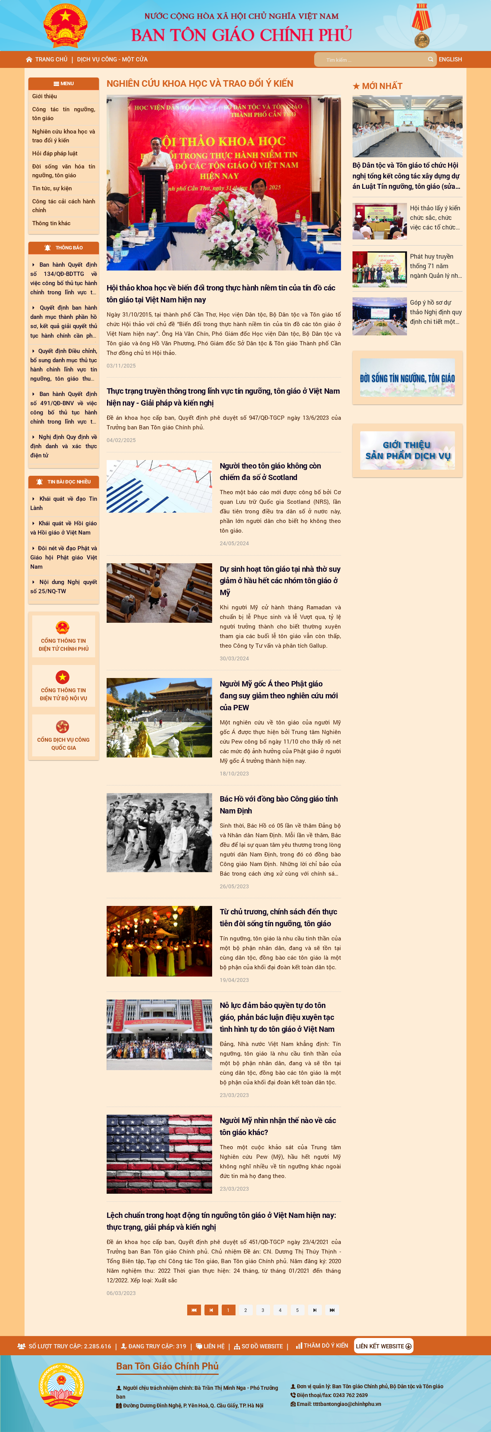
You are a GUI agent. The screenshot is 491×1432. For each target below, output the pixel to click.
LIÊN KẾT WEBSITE (380, 1346)
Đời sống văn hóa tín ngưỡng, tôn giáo (63, 171)
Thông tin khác (51, 223)
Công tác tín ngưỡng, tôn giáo (63, 114)
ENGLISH (450, 59)
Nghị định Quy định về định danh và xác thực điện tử (63, 446)
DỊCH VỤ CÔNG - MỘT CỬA (112, 59)
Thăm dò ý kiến (325, 1345)
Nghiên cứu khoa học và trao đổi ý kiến (63, 136)
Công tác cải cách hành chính (63, 206)
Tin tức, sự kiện (52, 188)
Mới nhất (378, 86)
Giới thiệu (44, 96)
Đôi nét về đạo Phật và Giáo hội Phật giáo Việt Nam (63, 557)
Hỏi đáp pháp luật (54, 153)
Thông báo (67, 248)
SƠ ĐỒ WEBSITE (261, 1346)
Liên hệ (213, 1346)
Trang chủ (51, 59)
